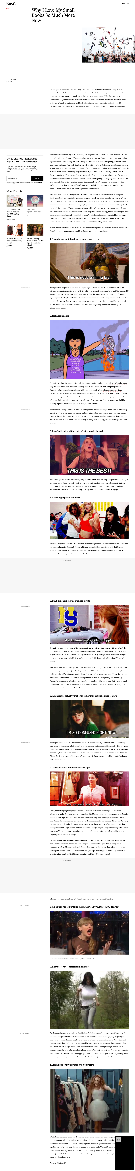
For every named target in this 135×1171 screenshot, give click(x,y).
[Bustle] (11, 3)
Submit (37, 178)
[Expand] (117, 1138)
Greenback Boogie (57, 99)
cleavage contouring (88, 840)
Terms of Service (38, 182)
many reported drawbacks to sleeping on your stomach (85, 1137)
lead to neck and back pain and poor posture (103, 386)
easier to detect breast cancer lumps (100, 486)
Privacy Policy (12, 183)
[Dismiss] (131, 1138)
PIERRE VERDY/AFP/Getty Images (134, 45)
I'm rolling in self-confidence (101, 194)
